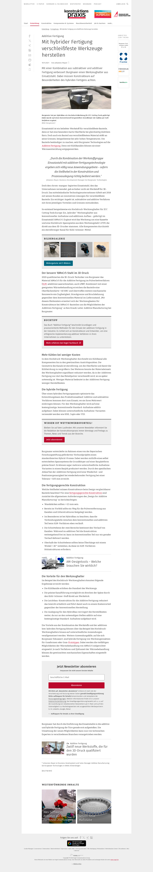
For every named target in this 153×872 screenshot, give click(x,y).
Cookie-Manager (29, 848)
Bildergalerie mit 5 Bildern (58, 263)
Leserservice (38, 848)
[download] (29, 64)
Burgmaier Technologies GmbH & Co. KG (123, 45)
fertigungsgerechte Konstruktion (85, 493)
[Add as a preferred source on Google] (76, 843)
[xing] (29, 45)
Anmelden (120, 4)
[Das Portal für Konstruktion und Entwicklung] (26, 23)
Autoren (77, 850)
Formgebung (54, 29)
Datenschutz (46, 848)
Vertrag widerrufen (81, 848)
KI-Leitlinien (122, 848)
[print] (29, 60)
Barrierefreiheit (55, 848)
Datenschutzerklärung (57, 701)
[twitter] (29, 40)
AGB (69, 848)
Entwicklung (34, 23)
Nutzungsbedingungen (57, 699)
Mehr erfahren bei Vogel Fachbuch (62, 343)
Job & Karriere (99, 23)
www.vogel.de (115, 859)
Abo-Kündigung (92, 848)
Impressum (64, 848)
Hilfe (73, 848)
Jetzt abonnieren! (54, 439)
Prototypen (73, 642)
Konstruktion (46, 23)
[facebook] (29, 35)
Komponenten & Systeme (64, 23)
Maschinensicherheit (84, 23)
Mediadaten (101, 848)
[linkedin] (29, 50)
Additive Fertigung (51, 146)
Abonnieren (76, 685)
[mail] (29, 55)
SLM (44, 284)
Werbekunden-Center (112, 848)
